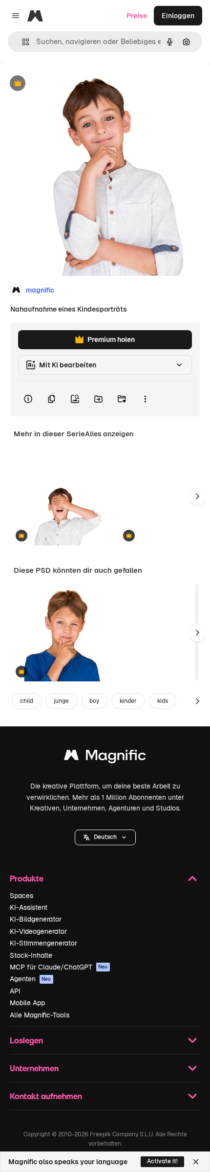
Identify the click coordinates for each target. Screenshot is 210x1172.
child (26, 701)
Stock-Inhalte (31, 955)
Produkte (26, 878)
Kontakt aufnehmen (46, 1096)
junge (61, 701)
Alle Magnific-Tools (39, 1015)
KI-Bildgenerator (36, 919)
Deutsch (105, 837)
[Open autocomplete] (21, 41)
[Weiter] (197, 496)
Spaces (21, 895)
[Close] (196, 1162)
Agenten (30, 978)
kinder (128, 701)
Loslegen (26, 1040)
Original (62, 84)
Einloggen (178, 15)
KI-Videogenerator (38, 931)
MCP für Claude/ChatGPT (59, 967)
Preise (136, 15)
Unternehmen (34, 1068)
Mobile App (27, 1002)
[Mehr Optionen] (145, 398)
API (15, 991)
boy (94, 701)
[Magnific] (105, 757)
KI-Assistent (28, 907)
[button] (105, 837)
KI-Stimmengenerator (43, 943)
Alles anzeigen (109, 433)
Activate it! (162, 1161)
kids (162, 701)
